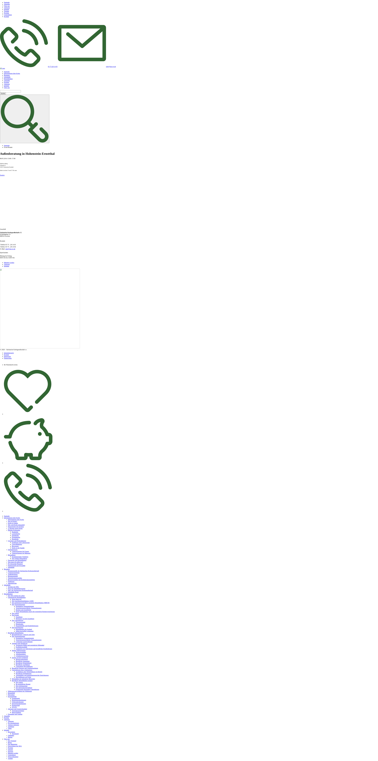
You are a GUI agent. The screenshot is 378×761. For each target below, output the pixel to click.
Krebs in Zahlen (13, 523)
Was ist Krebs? (12, 521)
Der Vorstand (12, 741)
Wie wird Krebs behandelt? (16, 525)
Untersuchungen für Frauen (20, 551)
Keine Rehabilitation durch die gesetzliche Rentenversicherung (35, 611)
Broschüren (11, 732)
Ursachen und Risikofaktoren (17, 541)
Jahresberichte (12, 583)
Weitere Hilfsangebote (19, 650)
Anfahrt (10, 758)
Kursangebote (12, 696)
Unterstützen (8, 15)
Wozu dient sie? (17, 599)
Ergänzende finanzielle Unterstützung (27, 689)
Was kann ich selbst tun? (15, 562)
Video (10, 728)
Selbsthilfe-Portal (13, 592)
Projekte (6, 13)
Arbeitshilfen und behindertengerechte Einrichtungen (32, 675)
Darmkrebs (15, 535)
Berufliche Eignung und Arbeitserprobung (25, 668)
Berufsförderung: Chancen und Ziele (23, 634)
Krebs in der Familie (18, 548)
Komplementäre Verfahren (20, 557)
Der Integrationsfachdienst (24, 688)
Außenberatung (13, 574)
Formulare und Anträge (15, 714)
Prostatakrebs (16, 537)
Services (10, 751)
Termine (6, 11)
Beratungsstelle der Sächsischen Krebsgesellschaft (23, 571)
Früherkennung (12, 550)
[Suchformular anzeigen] (24, 119)
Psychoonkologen (13, 723)
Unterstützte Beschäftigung (24, 666)
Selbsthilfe (7, 77)
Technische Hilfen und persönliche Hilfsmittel (30, 645)
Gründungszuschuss (22, 656)
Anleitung (11, 726)
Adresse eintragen (13, 725)
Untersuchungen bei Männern (21, 553)
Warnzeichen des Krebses (16, 527)
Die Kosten (15, 615)
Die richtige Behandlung (19, 558)
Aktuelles (7, 4)
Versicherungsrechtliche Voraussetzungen (28, 608)
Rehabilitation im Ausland (24, 629)
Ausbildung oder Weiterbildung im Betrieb (29, 672)
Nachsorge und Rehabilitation (17, 560)
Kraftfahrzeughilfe (21, 647)
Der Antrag (15, 613)
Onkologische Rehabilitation (17, 597)
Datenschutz (8, 358)
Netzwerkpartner (13, 757)
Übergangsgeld (20, 622)
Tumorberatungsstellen (15, 578)
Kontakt (6, 16)
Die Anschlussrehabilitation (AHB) (23, 601)
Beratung (7, 75)
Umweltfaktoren (17, 544)
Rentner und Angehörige (23, 610)
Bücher (10, 737)
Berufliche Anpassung (23, 661)
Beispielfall (11, 693)
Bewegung (15, 546)
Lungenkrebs (16, 534)
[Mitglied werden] (27, 414)
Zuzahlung (19, 617)
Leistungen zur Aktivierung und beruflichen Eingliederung (34, 649)
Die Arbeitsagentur (21, 686)
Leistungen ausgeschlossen (24, 642)
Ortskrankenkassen (18, 702)
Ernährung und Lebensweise (21, 542)
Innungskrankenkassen (19, 703)
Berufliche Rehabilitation (15, 633)
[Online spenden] (28, 463)
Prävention (11, 695)
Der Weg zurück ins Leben (16, 596)
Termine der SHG (13, 587)
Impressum (7, 356)
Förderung (11, 581)
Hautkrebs (15, 532)
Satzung (10, 749)
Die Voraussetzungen (18, 604)
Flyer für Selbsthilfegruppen (16, 588)
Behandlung (11, 555)
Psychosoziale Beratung (15, 564)
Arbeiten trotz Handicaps (19, 643)
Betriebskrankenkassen (19, 700)
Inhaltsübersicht (9, 353)
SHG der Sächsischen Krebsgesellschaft (20, 590)
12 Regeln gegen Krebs (15, 528)
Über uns (7, 6)
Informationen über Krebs (12, 73)
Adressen (7, 8)
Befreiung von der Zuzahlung (25, 619)
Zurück (2, 175)
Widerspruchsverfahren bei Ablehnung (20, 691)
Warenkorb (15, 734)
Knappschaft (16, 705)
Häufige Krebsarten (14, 530)
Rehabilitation (8, 79)
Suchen (3, 93)
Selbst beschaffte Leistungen (24, 631)
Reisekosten (19, 624)
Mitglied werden (9, 262)
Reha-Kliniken (16, 712)
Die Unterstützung (17, 620)
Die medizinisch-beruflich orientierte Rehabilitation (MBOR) (31, 603)
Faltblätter (11, 735)
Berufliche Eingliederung (23, 673)
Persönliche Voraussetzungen (25, 606)
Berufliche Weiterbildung (23, 663)
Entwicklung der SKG (15, 746)
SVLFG (14, 707)
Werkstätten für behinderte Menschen (23, 679)
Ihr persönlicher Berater (23, 684)
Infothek (6, 9)
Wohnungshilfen (21, 652)
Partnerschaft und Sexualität (16, 565)
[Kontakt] (28, 511)
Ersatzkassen (16, 698)
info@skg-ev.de (10, 249)
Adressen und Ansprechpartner (17, 709)
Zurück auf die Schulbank (20, 657)
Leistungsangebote (13, 573)
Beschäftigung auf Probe (23, 677)
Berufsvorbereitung (22, 659)
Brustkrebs (15, 539)
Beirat (10, 742)
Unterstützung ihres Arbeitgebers (22, 670)
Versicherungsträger (18, 711)
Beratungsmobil (13, 576)
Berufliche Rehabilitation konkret (22, 680)
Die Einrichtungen (17, 627)
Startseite (7, 2)
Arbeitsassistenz (21, 654)
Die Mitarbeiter (12, 744)
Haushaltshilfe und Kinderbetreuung (27, 626)
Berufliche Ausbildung (23, 665)
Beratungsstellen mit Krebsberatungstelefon (21, 580)
